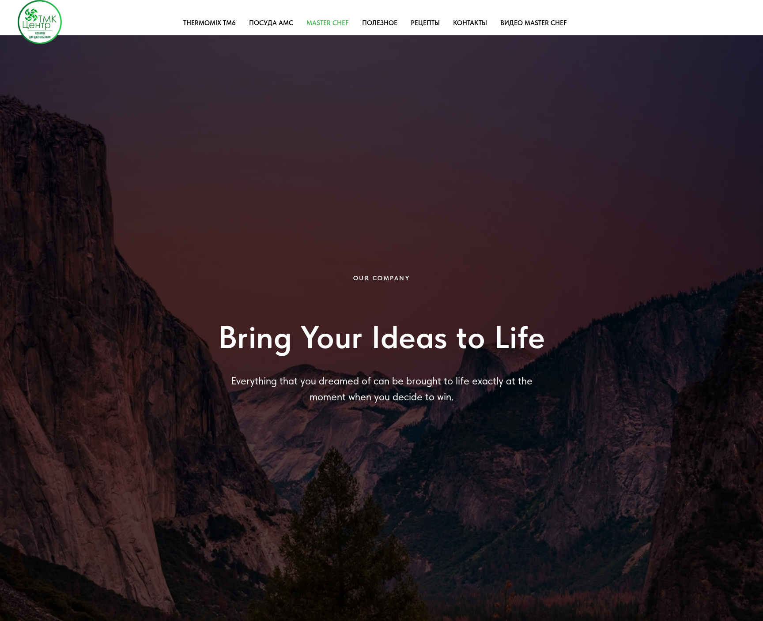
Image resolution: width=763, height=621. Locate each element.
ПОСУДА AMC (271, 23)
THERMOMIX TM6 (209, 23)
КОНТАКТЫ (470, 23)
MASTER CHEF (327, 23)
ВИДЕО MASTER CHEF (533, 23)
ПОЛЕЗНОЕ (379, 23)
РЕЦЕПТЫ (425, 23)
